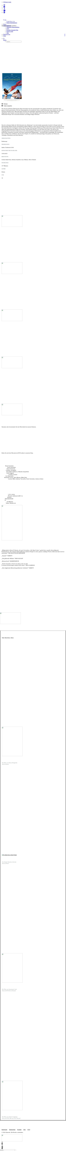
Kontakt (19, 1129)
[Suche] (8, 1150)
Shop (4, 36)
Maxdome (33, 432)
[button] (4, 5)
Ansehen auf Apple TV (15, 431)
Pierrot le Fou (6, 34)
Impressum (4, 1129)
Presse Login (8, 2)
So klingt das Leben (8, 858)
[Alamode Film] (33, 16)
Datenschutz (12, 1129)
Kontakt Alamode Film (12, 30)
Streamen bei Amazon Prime (4, 432)
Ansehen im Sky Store (52, 431)
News (4, 24)
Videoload (9, 438)
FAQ (7, 28)
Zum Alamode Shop (8, 455)
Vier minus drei (7, 1113)
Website (6, 104)
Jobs (7, 33)
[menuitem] (34, 2)
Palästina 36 (6, 986)
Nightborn (5, 759)
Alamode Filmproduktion (12, 27)
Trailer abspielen (8, 106)
